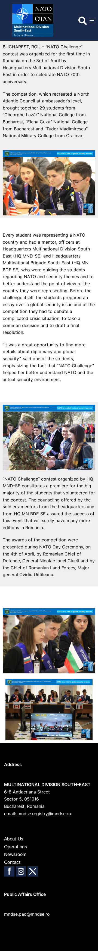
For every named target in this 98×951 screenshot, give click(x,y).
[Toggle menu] (92, 20)
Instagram (21, 871)
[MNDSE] (28, 20)
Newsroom (15, 854)
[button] (80, 19)
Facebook (9, 871)
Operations (15, 846)
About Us (13, 839)
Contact (12, 862)
